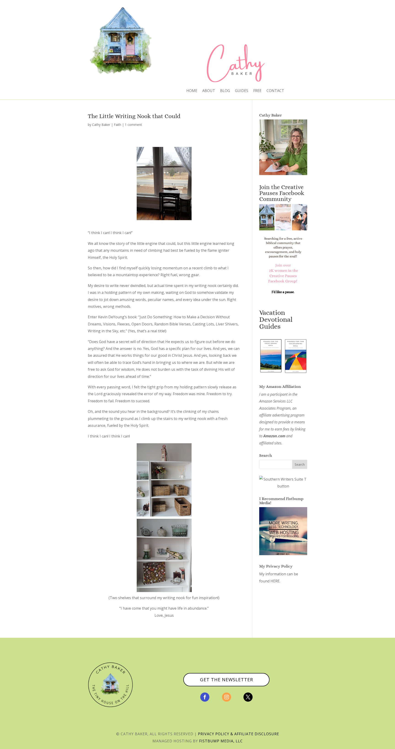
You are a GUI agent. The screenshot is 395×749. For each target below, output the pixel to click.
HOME (191, 91)
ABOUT (208, 91)
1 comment (133, 124)
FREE (257, 91)
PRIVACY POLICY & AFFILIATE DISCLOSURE (238, 733)
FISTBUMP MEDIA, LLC (221, 741)
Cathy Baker (101, 124)
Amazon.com (274, 435)
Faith (117, 124)
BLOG (225, 91)
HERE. (275, 581)
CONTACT (275, 91)
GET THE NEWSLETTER (226, 679)
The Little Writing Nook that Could (134, 116)
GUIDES (241, 91)
